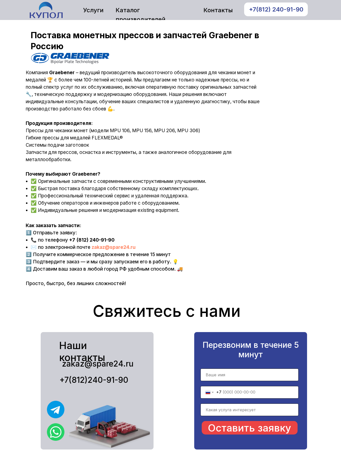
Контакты (218, 10)
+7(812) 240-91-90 (276, 9)
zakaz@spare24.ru (114, 247)
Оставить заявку (249, 428)
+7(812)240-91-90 (93, 380)
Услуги (93, 10)
